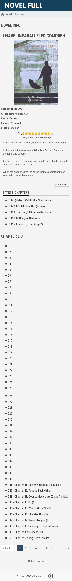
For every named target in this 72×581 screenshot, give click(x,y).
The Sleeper (17, 108)
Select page (35, 561)
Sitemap (37, 576)
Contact (21, 576)
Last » (65, 548)
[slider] (38, 133)
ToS (29, 576)
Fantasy (13, 118)
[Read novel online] (23, 5)
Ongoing (14, 127)
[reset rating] (20, 133)
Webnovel (16, 123)
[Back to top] (50, 576)
